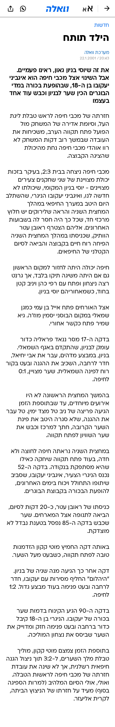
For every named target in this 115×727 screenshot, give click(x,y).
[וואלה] (57, 8)
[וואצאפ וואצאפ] (23, 8)
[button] (88, 8)
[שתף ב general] (10, 8)
